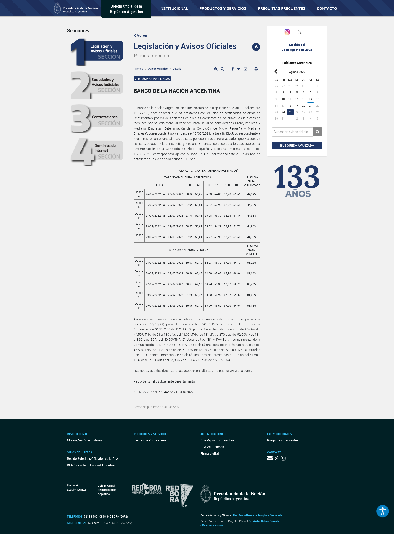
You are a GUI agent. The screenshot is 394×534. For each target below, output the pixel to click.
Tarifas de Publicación (150, 440)
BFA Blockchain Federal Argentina (91, 465)
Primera (138, 68)
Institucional (173, 8)
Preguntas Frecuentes (282, 8)
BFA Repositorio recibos (217, 440)
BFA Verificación (212, 447)
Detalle (177, 68)
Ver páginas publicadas (152, 78)
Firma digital (209, 453)
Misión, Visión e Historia (84, 440)
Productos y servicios (222, 8)
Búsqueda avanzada (297, 145)
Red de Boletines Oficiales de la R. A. (93, 458)
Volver (141, 35)
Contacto (327, 8)
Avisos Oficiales (158, 68)
